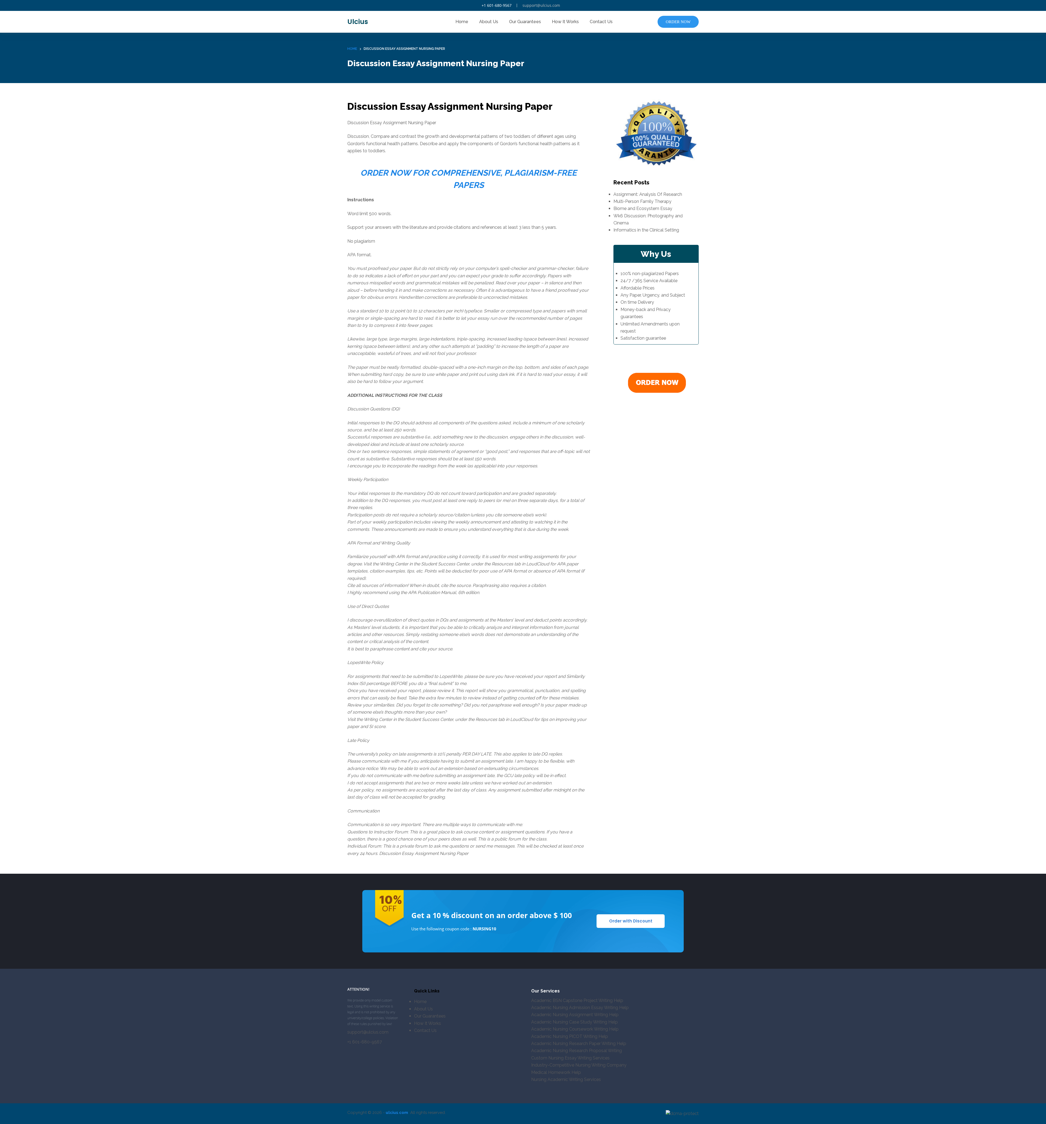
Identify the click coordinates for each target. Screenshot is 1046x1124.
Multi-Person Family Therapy (642, 201)
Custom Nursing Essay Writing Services (570, 1058)
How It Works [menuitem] (565, 21)
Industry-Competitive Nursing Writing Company (579, 1065)
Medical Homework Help (556, 1072)
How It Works (427, 1023)
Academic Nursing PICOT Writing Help (569, 1036)
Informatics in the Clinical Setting (646, 230)
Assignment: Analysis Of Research (647, 194)
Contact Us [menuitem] (601, 21)
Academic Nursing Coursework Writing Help (575, 1029)
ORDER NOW (678, 22)
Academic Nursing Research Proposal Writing (576, 1050)
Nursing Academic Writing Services (566, 1079)
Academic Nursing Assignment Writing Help (575, 1014)
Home (420, 1001)
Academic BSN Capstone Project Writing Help (577, 1000)
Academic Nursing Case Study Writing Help (574, 1022)
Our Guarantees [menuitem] (525, 21)
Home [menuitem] (461, 21)
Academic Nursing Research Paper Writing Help (578, 1043)
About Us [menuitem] (488, 21)
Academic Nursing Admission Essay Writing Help (580, 1007)
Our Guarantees (430, 1016)
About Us (423, 1009)
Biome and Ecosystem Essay (642, 208)
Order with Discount (630, 921)
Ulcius (357, 21)
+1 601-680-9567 (497, 5)
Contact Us (425, 1030)
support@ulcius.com (541, 5)
